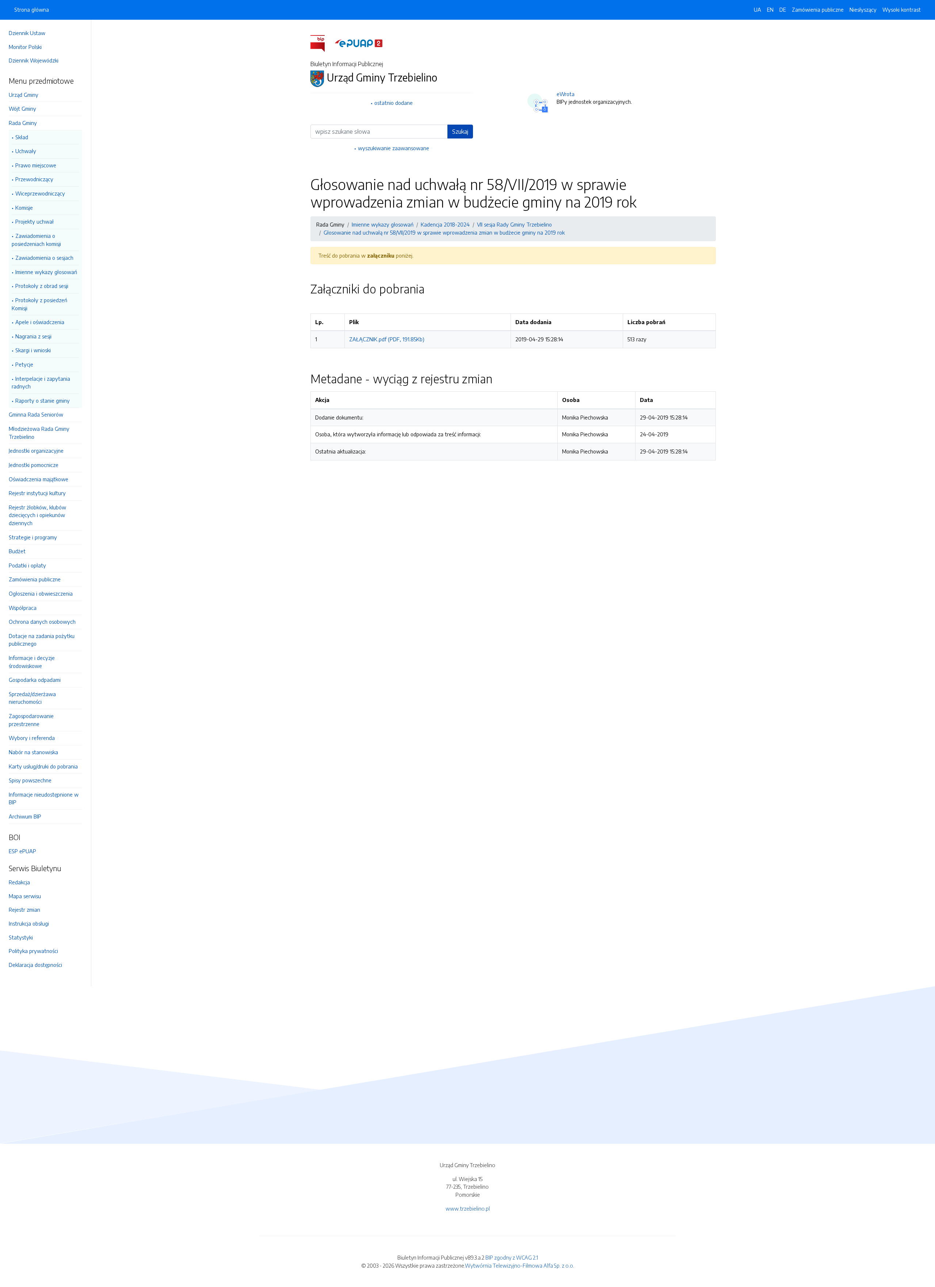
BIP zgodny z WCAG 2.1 (511, 1257)
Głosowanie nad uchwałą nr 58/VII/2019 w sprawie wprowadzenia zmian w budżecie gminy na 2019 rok (444, 232)
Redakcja (19, 882)
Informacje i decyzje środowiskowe (32, 661)
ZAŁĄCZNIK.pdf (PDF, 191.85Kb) (386, 339)
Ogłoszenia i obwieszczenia (41, 593)
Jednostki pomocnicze (33, 465)
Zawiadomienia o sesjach (44, 257)
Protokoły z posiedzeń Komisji (39, 304)
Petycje (24, 364)
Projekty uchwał (34, 221)
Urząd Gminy (23, 94)
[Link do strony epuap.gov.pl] (358, 42)
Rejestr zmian (24, 909)
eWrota (566, 94)
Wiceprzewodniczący (40, 193)
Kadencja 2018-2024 (445, 224)
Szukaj (460, 131)
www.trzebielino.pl (468, 1208)
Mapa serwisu (25, 896)
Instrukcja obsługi (29, 923)
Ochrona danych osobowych (42, 621)
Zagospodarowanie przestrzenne (31, 720)
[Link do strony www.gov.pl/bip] (321, 42)
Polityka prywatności (33, 951)
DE (782, 9)
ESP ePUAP (22, 851)
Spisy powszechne (30, 780)
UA (757, 9)
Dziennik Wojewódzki (33, 60)
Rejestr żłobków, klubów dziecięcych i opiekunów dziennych (37, 515)
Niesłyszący (863, 9)
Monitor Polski (25, 46)
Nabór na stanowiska (33, 752)
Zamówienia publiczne (35, 579)
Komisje (24, 207)
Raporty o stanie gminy (42, 400)
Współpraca (23, 607)
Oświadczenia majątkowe (38, 479)
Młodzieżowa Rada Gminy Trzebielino (39, 432)
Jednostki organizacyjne (36, 450)
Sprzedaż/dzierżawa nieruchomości (32, 698)
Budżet (17, 551)
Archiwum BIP (25, 816)
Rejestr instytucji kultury (37, 493)
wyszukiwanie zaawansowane (393, 148)
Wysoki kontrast (901, 9)
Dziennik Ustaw (27, 33)
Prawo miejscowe (35, 165)
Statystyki (21, 937)
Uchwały (25, 151)
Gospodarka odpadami (35, 679)
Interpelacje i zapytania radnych (41, 382)
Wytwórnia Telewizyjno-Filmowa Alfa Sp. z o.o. (519, 1265)
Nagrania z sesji (33, 336)
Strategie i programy (33, 537)
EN (770, 9)
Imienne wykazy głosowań (46, 272)
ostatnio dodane (393, 102)
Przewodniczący (34, 179)
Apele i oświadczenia (39, 322)
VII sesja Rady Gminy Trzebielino (514, 224)
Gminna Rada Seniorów (36, 414)
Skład (21, 137)
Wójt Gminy (22, 108)
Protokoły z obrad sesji (41, 285)
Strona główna (31, 9)
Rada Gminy (23, 122)
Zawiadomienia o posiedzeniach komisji (36, 239)
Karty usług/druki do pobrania (43, 766)
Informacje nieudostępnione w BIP (44, 798)
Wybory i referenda (32, 737)
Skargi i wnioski (33, 350)
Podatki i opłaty (27, 565)
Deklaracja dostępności (35, 964)
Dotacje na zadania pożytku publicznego (42, 640)
